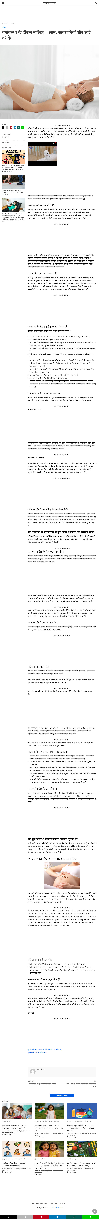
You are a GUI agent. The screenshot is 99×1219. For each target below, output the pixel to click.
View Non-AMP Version (55, 1208)
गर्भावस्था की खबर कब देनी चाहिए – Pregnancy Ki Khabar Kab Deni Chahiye (12, 192)
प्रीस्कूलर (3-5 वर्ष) (39, 1121)
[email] (25, 1217)
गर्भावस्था (12, 23)
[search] (96, 3)
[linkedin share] (15, 127)
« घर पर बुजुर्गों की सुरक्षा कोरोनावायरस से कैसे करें (42, 1084)
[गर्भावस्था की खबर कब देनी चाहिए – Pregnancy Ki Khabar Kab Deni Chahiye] (13, 182)
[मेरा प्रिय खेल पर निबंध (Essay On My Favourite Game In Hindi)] (82, 1149)
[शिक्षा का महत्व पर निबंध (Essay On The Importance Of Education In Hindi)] (82, 1111)
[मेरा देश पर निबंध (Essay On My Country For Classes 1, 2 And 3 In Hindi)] (49, 1111)
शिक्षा (55, 1121)
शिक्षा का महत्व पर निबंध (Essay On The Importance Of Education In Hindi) (81, 1128)
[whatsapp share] (18, 127)
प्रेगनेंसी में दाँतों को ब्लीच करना (37, 1053)
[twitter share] (3, 127)
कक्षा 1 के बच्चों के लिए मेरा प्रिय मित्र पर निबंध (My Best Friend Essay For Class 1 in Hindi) (49, 1165)
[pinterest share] (11, 127)
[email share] (7, 127)
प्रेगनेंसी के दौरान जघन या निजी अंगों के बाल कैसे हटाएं (44, 1050)
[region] (48, 12)
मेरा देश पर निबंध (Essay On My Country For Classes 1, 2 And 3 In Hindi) (49, 1128)
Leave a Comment (62, 1095)
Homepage (5, 23)
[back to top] (94, 1211)
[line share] (22, 127)
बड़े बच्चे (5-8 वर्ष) (6, 1121)
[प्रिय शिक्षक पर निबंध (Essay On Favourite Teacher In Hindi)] (17, 1111)
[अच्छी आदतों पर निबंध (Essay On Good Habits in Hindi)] (17, 1149)
